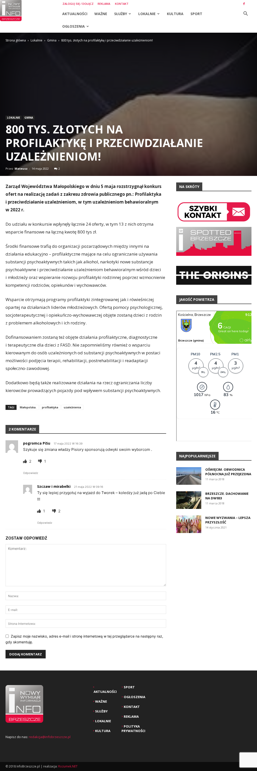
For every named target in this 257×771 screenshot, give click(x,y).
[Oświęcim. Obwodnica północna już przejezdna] (188, 476)
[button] (245, 14)
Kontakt (121, 4)
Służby (120, 13)
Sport (196, 13)
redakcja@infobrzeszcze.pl (50, 737)
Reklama (104, 4)
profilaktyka (50, 407)
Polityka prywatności (133, 728)
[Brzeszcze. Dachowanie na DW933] (188, 500)
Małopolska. (28, 407)
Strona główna (16, 40)
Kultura (175, 13)
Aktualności (74, 13)
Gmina (51, 40)
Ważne (100, 13)
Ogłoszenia (73, 26)
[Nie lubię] (40, 461)
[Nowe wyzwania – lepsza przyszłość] (188, 524)
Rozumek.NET (68, 766)
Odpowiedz (30, 473)
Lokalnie (147, 13)
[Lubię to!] (25, 461)
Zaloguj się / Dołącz (78, 4)
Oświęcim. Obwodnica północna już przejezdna (228, 471)
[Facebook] (244, 4)
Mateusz (21, 168)
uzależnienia (72, 407)
